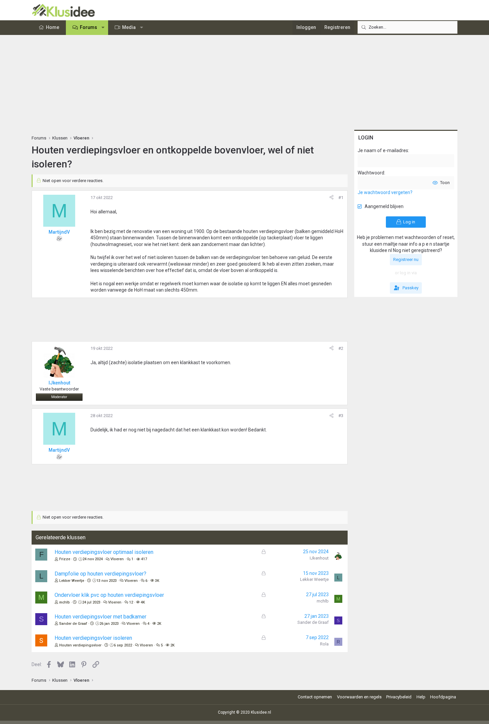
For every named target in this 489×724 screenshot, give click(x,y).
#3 (340, 415)
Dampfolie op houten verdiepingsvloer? (100, 574)
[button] (103, 27)
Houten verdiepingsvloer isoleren (93, 638)
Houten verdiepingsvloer (80, 645)
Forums (88, 27)
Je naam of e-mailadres (383, 150)
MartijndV (59, 232)
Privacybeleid (398, 696)
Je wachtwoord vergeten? (385, 192)
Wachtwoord (371, 172)
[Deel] (331, 198)
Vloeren (117, 559)
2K (159, 623)
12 (131, 602)
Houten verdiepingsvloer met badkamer (100, 616)
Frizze (64, 559)
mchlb (64, 602)
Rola (324, 643)
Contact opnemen (315, 696)
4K (143, 602)
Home (52, 27)
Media (129, 27)
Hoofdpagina (443, 696)
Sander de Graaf (73, 623)
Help (420, 696)
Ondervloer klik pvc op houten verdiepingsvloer (109, 595)
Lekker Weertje (71, 581)
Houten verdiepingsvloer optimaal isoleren (104, 552)
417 (144, 559)
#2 (340, 348)
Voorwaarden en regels (359, 696)
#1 (340, 197)
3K (157, 581)
